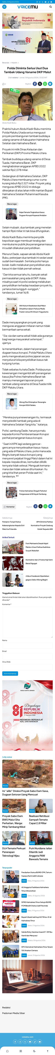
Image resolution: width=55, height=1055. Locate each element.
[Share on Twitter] (40, 84)
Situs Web (6, 662)
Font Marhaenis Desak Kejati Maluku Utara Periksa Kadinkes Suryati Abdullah (38, 547)
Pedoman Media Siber (13, 1013)
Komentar (6, 604)
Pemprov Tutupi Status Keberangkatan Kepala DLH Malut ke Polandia (13, 525)
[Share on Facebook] (35, 84)
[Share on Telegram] (50, 84)
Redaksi (6, 1007)
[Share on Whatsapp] (45, 84)
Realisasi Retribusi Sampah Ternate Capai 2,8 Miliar (39, 819)
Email (4, 651)
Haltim (24, 881)
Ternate (5, 786)
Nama (4, 640)
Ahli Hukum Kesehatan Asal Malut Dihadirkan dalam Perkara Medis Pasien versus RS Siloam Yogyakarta (33, 309)
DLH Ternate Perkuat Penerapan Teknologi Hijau (14, 852)
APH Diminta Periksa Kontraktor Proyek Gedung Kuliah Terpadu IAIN (42, 525)
